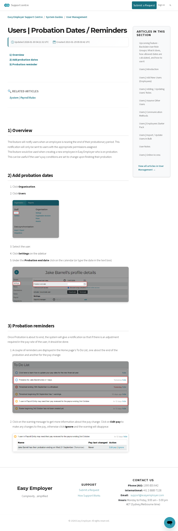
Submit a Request (89, 490)
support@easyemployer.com (147, 495)
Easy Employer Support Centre (25, 17)
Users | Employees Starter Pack (151, 125)
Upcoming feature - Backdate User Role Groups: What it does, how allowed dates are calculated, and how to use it (150, 52)
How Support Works (89, 495)
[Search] (170, 5)
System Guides (54, 17)
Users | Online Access (149, 154)
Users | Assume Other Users (149, 102)
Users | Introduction (149, 69)
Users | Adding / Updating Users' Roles (151, 90)
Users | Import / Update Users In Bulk (150, 136)
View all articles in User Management (151, 167)
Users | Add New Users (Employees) (150, 79)
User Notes (144, 146)
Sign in (161, 4)
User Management (76, 17)
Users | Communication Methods (150, 113)
